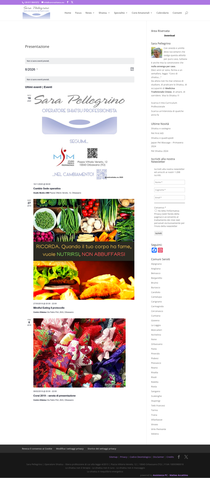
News (88, 13)
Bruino (154, 282)
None (154, 339)
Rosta (154, 386)
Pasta (154, 348)
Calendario (163, 13)
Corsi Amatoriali (140, 13)
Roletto (154, 381)
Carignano (156, 301)
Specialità (119, 13)
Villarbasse (156, 419)
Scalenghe (156, 396)
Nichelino (156, 334)
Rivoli (154, 377)
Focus (78, 13)
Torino (154, 410)
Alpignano (156, 263)
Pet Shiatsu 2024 (159, 151)
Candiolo (155, 292)
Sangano (155, 391)
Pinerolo (155, 353)
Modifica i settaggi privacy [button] (70, 448)
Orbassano (156, 344)
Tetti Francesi (158, 405)
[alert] (80, 79)
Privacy (123, 456)
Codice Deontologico (140, 456)
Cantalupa (156, 296)
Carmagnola (157, 306)
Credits (170, 456)
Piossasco (156, 362)
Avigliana (155, 268)
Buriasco (155, 287)
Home (68, 13)
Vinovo (154, 424)
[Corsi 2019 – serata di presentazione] (84, 353)
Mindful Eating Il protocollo (49, 307)
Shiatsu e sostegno (160, 128)
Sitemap (113, 456)
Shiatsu (103, 13)
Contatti (177, 13)
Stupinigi (155, 400)
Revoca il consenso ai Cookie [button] (37, 448)
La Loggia (156, 325)
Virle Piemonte (158, 429)
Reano (154, 367)
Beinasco (155, 273)
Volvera (155, 433)
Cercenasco (157, 311)
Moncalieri (156, 329)
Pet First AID (157, 133)
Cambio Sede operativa (47, 188)
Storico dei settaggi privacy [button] (102, 448)
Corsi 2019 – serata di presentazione (54, 395)
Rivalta (154, 372)
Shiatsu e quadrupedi (162, 137)
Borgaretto (156, 277)
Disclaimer (158, 456)
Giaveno (155, 320)
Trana (154, 414)
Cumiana (155, 315)
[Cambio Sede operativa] (84, 137)
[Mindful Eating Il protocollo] (84, 249)
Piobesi (154, 358)
